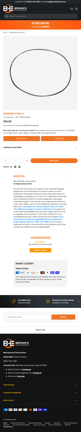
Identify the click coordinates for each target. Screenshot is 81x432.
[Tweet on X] (11, 167)
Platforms (68, 425)
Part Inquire (59, 138)
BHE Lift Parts (12, 419)
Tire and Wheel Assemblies (21, 425)
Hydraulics (56, 423)
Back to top (40, 330)
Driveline (47, 423)
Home (5, 32)
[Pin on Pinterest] (19, 167)
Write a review (40, 250)
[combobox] (40, 16)
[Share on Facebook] (15, 167)
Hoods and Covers (39, 425)
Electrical (6, 425)
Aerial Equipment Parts (18, 423)
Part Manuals (22, 138)
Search (63, 317)
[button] (71, 8)
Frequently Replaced (34, 423)
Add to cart (54, 161)
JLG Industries (8, 117)
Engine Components (70, 423)
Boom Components (55, 425)
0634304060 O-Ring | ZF (17, 32)
